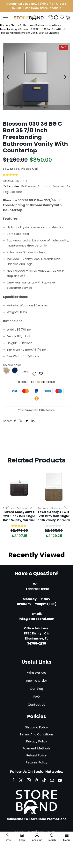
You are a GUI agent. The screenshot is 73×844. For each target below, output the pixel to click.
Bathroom (26, 25)
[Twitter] (21, 780)
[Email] (52, 780)
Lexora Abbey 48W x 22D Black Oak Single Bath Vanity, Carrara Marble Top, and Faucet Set (19, 516)
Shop (14, 25)
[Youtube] (60, 780)
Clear (25, 371)
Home (4, 25)
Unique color (12, 365)
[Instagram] (29, 780)
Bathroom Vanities (47, 25)
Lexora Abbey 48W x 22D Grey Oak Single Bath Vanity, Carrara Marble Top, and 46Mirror (54, 516)
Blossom (16, 192)
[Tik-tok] (44, 780)
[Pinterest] (36, 780)
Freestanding (8, 29)
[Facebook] (13, 780)
